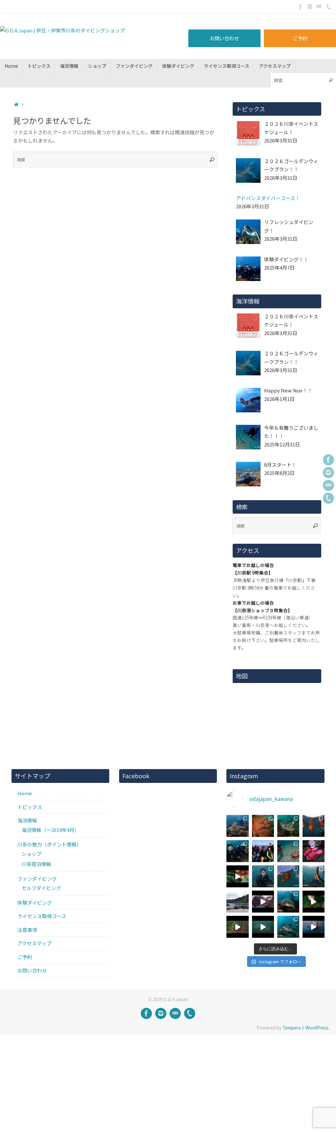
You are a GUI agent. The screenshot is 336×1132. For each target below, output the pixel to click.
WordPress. (317, 1027)
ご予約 (300, 38)
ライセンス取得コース (41, 916)
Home (24, 793)
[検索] (331, 80)
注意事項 (27, 929)
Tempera (292, 1027)
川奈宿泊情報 (36, 863)
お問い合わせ (224, 38)
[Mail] (319, 6)
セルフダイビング (41, 887)
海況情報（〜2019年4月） (50, 829)
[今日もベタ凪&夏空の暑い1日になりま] (263, 851)
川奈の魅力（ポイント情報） (49, 844)
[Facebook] (300, 6)
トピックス (29, 806)
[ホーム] (16, 104)
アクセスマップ (34, 943)
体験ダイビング (34, 902)
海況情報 (27, 820)
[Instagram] (309, 6)
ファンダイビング (37, 878)
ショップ (31, 853)
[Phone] (328, 6)
